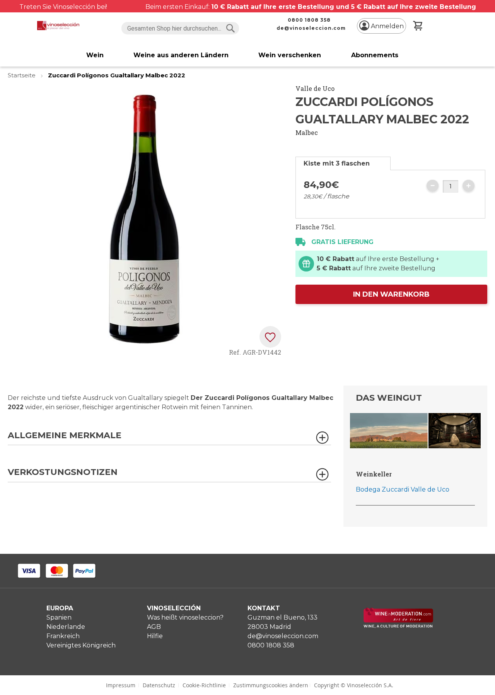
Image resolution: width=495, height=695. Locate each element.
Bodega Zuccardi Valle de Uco (402, 489)
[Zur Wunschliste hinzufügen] (270, 337)
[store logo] (58, 25)
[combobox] (180, 28)
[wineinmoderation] (398, 626)
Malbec (306, 132)
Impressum (120, 685)
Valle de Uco (315, 88)
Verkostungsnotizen (63, 472)
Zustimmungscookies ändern (270, 685)
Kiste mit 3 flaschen (337, 163)
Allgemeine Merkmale (64, 436)
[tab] (343, 163)
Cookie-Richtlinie (204, 685)
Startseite (22, 75)
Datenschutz (159, 685)
